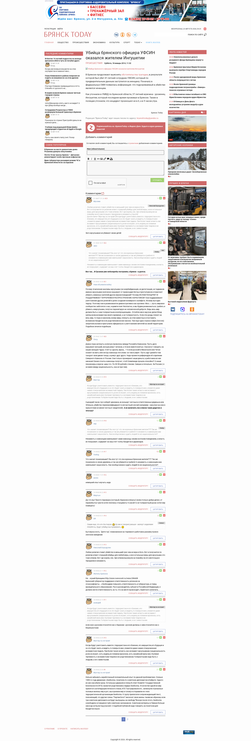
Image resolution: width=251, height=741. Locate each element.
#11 (105, 600)
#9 (104, 670)
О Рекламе (49, 729)
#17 (105, 452)
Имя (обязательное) (96, 149)
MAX (182, 309)
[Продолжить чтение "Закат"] (187, 129)
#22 (105, 243)
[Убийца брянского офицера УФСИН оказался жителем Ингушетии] (125, 68)
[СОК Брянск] (125, 10)
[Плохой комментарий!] (164, 198)
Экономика (99, 42)
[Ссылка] (104, 158)
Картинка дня (177, 112)
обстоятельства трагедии (134, 74)
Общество (63, 42)
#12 (105, 571)
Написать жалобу (79, 729)
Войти (60, 29)
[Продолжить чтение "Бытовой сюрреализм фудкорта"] (187, 285)
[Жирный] (88, 158)
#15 (105, 492)
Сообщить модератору (138, 236)
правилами (133, 143)
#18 (105, 421)
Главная (49, 42)
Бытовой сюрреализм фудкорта (182, 302)
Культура (115, 42)
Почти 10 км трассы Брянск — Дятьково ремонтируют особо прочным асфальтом (62, 156)
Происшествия (81, 42)
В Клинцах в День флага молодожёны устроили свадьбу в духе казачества (186, 104)
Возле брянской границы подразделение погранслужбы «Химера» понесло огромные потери (187, 87)
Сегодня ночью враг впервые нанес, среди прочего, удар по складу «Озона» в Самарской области (186, 219)
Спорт (127, 42)
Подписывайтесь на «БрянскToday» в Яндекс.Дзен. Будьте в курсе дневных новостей (130, 127)
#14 (105, 516)
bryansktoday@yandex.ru (147, 118)
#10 (105, 638)
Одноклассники (192, 309)
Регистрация (50, 29)
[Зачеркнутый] (98, 158)
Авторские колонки (181, 145)
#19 (105, 377)
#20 (105, 336)
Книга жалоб (153, 42)
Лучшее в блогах (179, 183)
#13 (105, 545)
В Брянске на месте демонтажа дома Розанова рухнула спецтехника (60, 150)
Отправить (157, 180)
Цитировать (158, 237)
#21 (105, 282)
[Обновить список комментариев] (103, 193)
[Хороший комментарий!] (160, 198)
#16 (105, 475)
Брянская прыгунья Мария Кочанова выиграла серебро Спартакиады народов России (187, 70)
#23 (106, 198)
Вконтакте (173, 309)
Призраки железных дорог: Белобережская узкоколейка (187, 173)
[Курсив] (91, 158)
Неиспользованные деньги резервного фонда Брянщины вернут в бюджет (186, 60)
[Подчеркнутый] (94, 158)
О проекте (62, 729)
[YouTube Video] (111, 158)
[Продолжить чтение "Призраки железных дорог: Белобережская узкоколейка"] (187, 159)
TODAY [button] (137, 42)
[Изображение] (101, 158)
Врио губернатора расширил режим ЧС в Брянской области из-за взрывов (62, 161)
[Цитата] (108, 158)
